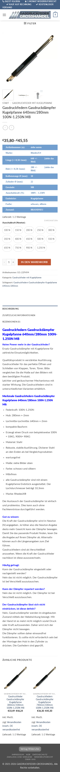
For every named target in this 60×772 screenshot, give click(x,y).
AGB (28, 755)
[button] (4, 15)
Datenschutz (39, 755)
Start (5, 103)
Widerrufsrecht (43, 757)
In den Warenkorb (34, 262)
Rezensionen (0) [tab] (11, 322)
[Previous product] (11, 127)
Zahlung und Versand (19, 757)
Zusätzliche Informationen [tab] (18, 315)
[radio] (7, 230)
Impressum (18, 755)
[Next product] (5, 127)
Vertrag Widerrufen (30, 749)
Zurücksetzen (51, 220)
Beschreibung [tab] (10, 309)
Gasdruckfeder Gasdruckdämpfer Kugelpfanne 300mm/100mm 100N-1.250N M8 (15, 702)
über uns (30, 759)
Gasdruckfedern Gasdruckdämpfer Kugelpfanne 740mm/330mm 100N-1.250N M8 (44, 702)
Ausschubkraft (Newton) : (14, 223)
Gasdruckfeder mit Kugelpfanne (32, 103)
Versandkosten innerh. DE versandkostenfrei (11, 726)
